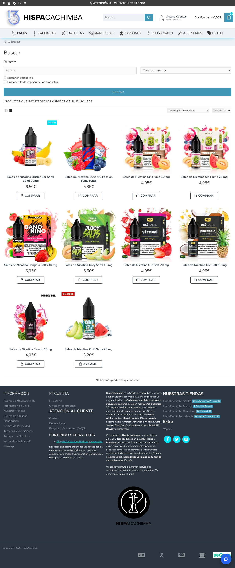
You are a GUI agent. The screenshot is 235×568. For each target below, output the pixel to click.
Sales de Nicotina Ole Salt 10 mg (204, 265)
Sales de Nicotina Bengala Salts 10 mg (30, 265)
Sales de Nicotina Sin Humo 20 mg (204, 177)
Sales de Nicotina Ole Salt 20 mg (146, 265)
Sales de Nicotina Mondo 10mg (30, 349)
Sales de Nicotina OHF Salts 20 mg (89, 349)
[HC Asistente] (226, 559)
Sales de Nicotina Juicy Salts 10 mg (88, 265)
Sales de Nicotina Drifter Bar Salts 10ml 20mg (30, 179)
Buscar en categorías (20, 78)
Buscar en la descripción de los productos (32, 82)
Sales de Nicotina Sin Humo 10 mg (146, 177)
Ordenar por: (175, 110)
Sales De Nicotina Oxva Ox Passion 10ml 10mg (89, 179)
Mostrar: (218, 110)
